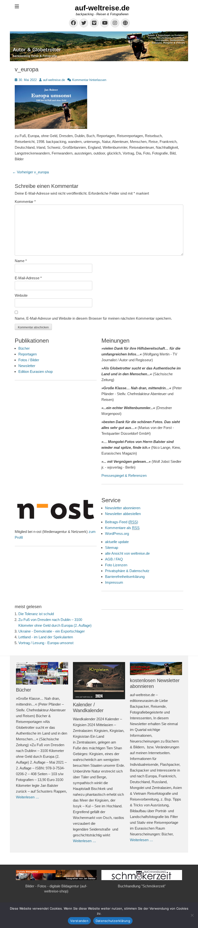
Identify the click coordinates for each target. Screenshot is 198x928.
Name (21, 261)
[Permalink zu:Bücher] (42, 673)
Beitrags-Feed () (121, 522)
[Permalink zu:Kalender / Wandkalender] (99, 680)
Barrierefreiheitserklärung (125, 576)
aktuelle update (117, 542)
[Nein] (192, 915)
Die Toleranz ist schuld (36, 614)
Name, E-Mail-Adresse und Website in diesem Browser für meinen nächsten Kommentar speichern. (93, 318)
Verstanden (79, 921)
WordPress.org (117, 533)
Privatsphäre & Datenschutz (127, 571)
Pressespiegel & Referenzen (124, 475)
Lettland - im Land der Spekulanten (45, 637)
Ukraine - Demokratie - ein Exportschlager (51, 631)
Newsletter (26, 366)
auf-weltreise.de (102, 8)
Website (21, 295)
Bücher (24, 348)
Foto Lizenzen (116, 565)
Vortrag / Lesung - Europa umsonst (45, 643)
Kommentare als (122, 528)
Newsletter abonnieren (122, 508)
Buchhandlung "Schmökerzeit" (142, 886)
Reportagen (27, 354)
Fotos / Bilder (28, 360)
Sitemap (111, 547)
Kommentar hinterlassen (89, 80)
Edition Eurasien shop (35, 371)
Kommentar (25, 201)
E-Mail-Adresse (28, 278)
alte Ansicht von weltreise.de (127, 553)
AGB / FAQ (114, 559)
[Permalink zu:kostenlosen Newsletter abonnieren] (156, 668)
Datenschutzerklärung (113, 921)
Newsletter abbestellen (123, 514)
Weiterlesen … (27, 797)
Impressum (114, 582)
